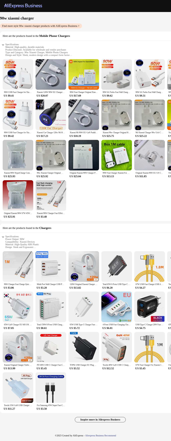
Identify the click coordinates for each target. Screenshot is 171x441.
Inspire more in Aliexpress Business (100, 419)
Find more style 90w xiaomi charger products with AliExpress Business (39, 26)
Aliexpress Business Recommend (100, 435)
